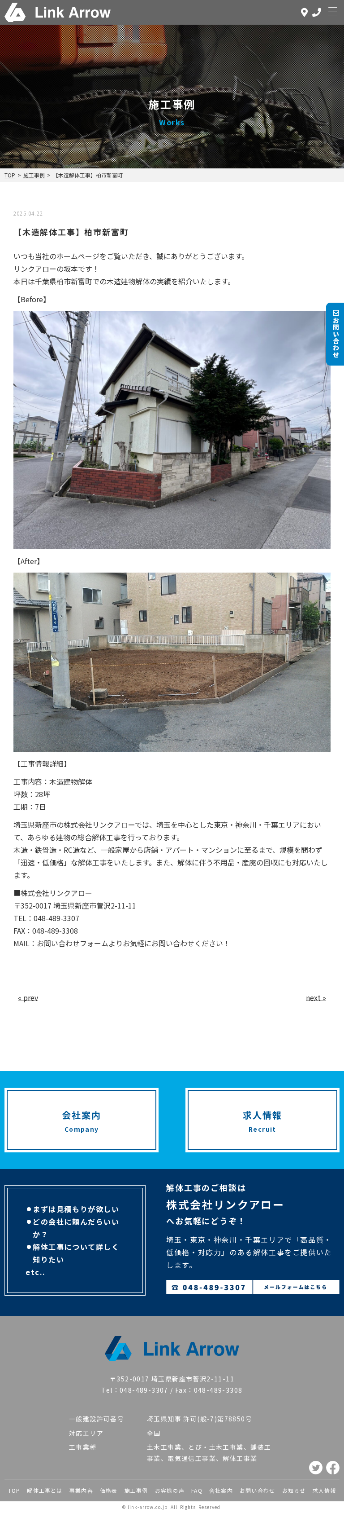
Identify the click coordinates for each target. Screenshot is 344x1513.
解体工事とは (44, 1490)
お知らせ (294, 1490)
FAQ (196, 1490)
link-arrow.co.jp (148, 1507)
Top (9, 175)
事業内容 (81, 1490)
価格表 (109, 1490)
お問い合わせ (257, 1490)
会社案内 (221, 1490)
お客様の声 (170, 1490)
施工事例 (34, 175)
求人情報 (324, 1490)
